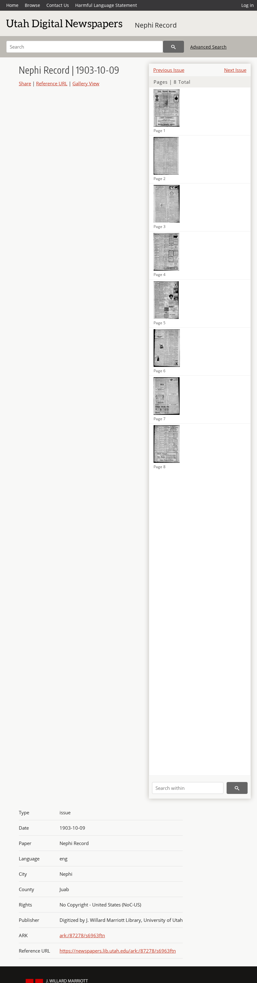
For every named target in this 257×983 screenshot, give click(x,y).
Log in (247, 5)
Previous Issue (168, 70)
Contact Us (57, 5)
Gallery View (85, 83)
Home (12, 5)
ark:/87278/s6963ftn (82, 935)
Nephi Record (156, 25)
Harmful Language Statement (106, 5)
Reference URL (51, 83)
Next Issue (235, 70)
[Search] (173, 47)
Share (25, 83)
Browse (32, 5)
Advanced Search (208, 47)
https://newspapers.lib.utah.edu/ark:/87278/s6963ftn (118, 951)
